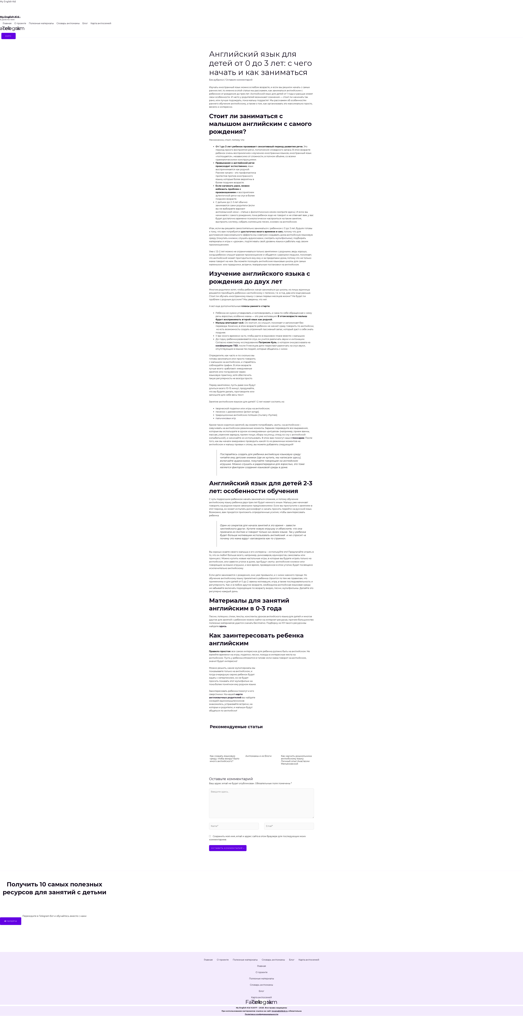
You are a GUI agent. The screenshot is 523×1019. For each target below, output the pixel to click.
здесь (291, 212)
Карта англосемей (101, 23)
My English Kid (8, 1)
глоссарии (297, 438)
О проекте (20, 23)
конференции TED (227, 345)
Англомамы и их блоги (258, 756)
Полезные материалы (41, 23)
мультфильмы (283, 238)
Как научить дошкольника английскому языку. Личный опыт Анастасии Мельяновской (296, 760)
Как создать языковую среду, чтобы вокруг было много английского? (224, 759)
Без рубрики (216, 79)
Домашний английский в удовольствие (10, 18)
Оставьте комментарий (239, 79)
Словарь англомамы (68, 23)
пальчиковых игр (226, 418)
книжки (233, 238)
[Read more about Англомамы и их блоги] (261, 742)
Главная (7, 23)
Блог (85, 23)
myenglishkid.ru (280, 1011)
